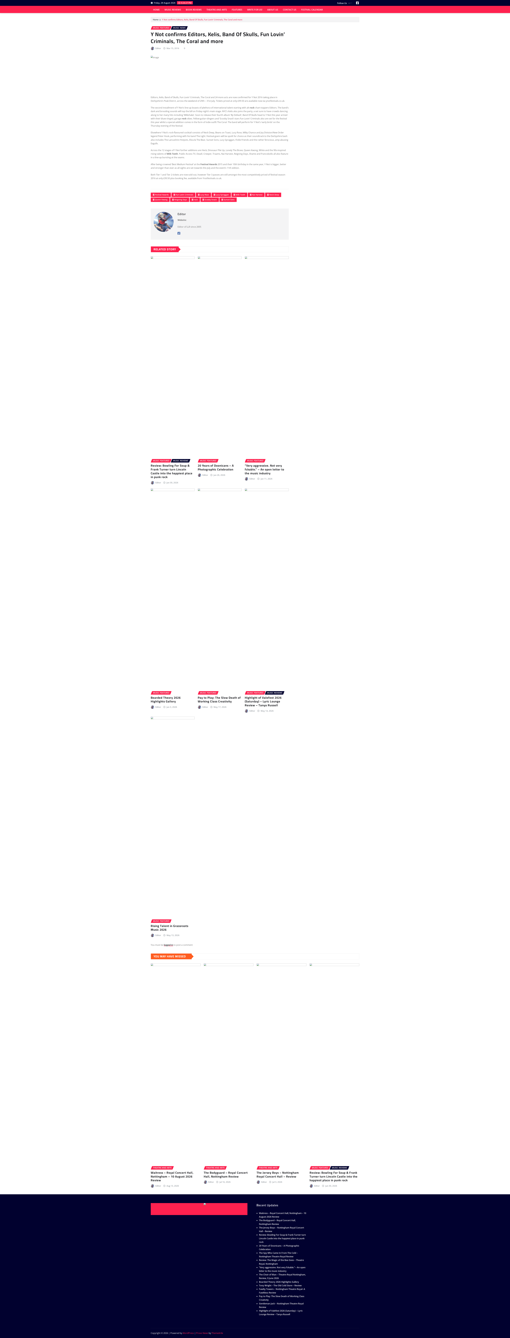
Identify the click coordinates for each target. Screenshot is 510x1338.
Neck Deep (274, 194)
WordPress (188, 1333)
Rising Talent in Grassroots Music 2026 (169, 928)
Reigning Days (180, 199)
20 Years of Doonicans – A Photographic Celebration (216, 467)
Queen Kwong (161, 199)
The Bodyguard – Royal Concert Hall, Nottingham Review (226, 1174)
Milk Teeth (240, 194)
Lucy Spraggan (222, 194)
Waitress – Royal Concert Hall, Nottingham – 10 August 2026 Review (172, 1176)
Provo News (202, 1333)
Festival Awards (162, 194)
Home (156, 9)
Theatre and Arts (217, 9)
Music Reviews (173, 9)
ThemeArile (217, 1333)
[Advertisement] (200, 1209)
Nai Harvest (257, 194)
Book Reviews (194, 9)
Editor (158, 48)
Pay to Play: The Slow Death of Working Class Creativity (219, 699)
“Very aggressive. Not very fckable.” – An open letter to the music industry (264, 469)
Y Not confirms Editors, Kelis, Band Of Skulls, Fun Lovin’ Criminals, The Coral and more (202, 19)
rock (196, 199)
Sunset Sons (229, 199)
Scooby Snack (211, 199)
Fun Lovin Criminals (184, 194)
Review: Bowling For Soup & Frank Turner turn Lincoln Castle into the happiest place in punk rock (171, 471)
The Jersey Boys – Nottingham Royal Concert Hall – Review (278, 1174)
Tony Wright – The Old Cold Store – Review (280, 1285)
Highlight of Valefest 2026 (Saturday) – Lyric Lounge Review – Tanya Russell (263, 701)
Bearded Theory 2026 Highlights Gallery (166, 699)
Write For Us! (254, 9)
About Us (272, 9)
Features (237, 9)
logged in (168, 944)
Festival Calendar (312, 9)
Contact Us (289, 9)
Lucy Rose (204, 194)
